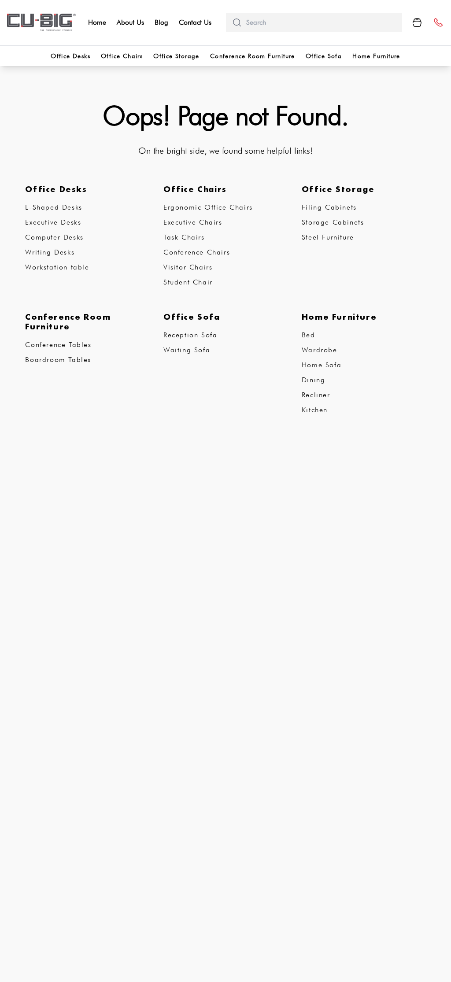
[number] (438, 23)
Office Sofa (324, 55)
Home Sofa (321, 365)
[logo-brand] (41, 22)
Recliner (316, 395)
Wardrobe (319, 350)
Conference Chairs (196, 252)
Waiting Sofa (186, 350)
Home (97, 22)
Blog (161, 22)
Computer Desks (54, 237)
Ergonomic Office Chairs (208, 207)
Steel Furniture (328, 237)
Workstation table (57, 267)
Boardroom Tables (58, 359)
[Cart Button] (417, 22)
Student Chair (188, 282)
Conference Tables (58, 344)
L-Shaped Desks (53, 207)
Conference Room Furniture (252, 55)
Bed (308, 335)
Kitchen (315, 410)
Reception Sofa (190, 335)
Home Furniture (376, 55)
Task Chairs (184, 237)
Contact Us (195, 22)
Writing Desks (49, 252)
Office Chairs (122, 55)
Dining (313, 380)
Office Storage (176, 55)
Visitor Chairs (187, 267)
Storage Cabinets (333, 222)
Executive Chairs (192, 222)
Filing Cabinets (329, 207)
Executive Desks (53, 222)
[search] (320, 22)
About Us (130, 22)
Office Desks (70, 55)
